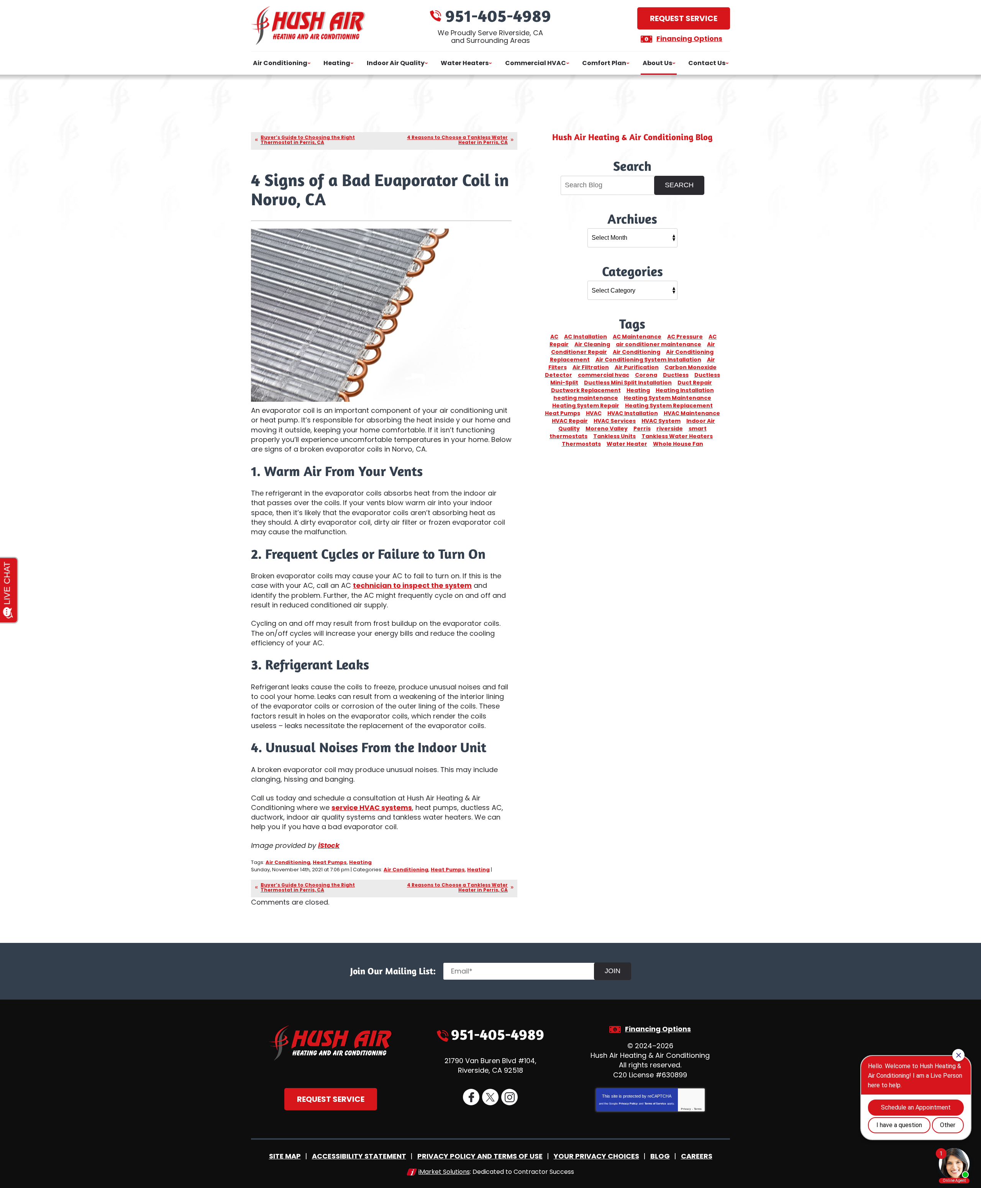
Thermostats (581, 444)
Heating (360, 862)
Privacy (686, 1109)
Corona (646, 375)
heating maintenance (585, 398)
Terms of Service (655, 1103)
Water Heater (627, 444)
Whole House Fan (678, 444)
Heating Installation (685, 390)
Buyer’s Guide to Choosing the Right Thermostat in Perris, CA (308, 140)
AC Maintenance (637, 336)
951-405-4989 (498, 15)
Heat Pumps (330, 862)
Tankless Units (614, 436)
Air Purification (637, 367)
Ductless (676, 375)
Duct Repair (695, 382)
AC (554, 336)
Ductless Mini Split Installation (628, 382)
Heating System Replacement (669, 405)
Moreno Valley (607, 428)
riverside (669, 428)
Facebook (471, 1097)
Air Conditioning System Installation (648, 359)
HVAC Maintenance (692, 413)
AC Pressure (685, 336)
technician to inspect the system (412, 585)
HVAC (594, 413)
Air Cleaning (592, 344)
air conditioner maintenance (658, 344)
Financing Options (689, 38)
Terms (698, 1109)
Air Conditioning (288, 862)
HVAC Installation (632, 413)
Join (612, 971)
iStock (329, 845)
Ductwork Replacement (586, 390)
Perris (642, 428)
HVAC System (661, 421)
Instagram (509, 1097)
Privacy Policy (628, 1103)
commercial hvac (603, 375)
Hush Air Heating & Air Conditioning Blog (632, 137)
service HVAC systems (371, 807)
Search (679, 185)
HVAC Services (615, 421)
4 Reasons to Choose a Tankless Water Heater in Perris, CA (457, 140)
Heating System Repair (585, 405)
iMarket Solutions (444, 1171)
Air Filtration (591, 367)
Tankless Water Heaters (677, 436)
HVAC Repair (570, 421)
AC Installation (585, 336)
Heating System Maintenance (667, 398)
